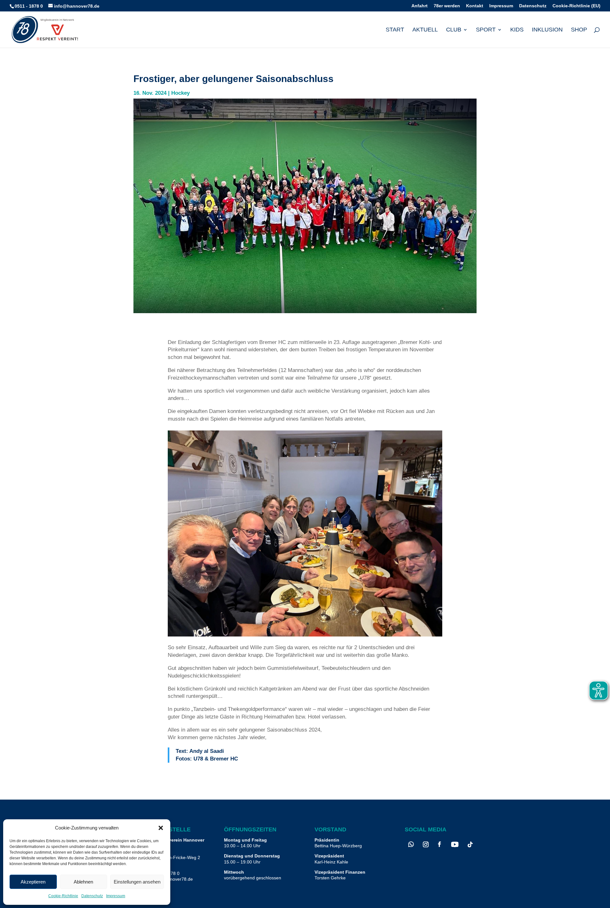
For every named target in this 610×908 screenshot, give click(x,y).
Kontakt (474, 5)
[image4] (305, 635)
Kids (517, 30)
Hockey (180, 93)
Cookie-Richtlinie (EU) (576, 5)
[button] (161, 828)
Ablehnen (83, 881)
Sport (486, 30)
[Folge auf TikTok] (470, 844)
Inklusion (547, 30)
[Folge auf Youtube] (454, 844)
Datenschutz (92, 896)
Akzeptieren (33, 881)
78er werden (447, 5)
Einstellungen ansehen (137, 881)
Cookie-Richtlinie (63, 896)
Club (453, 30)
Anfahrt (419, 5)
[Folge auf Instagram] (425, 844)
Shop (579, 30)
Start (395, 30)
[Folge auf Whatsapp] (411, 844)
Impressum (115, 896)
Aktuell (425, 30)
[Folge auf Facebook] (439, 844)
